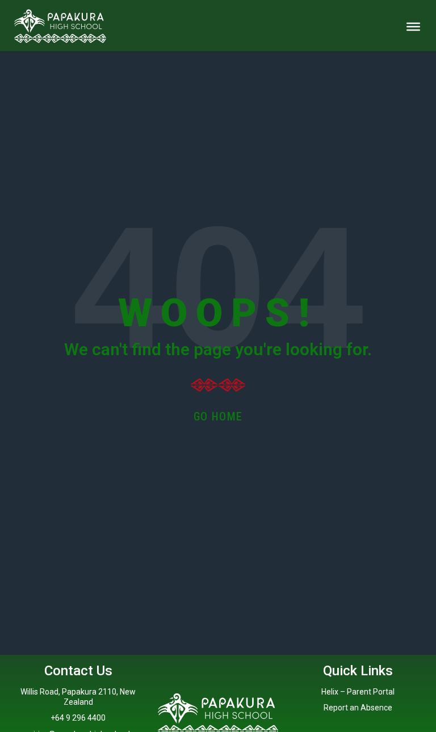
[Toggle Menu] (413, 27)
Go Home (218, 416)
